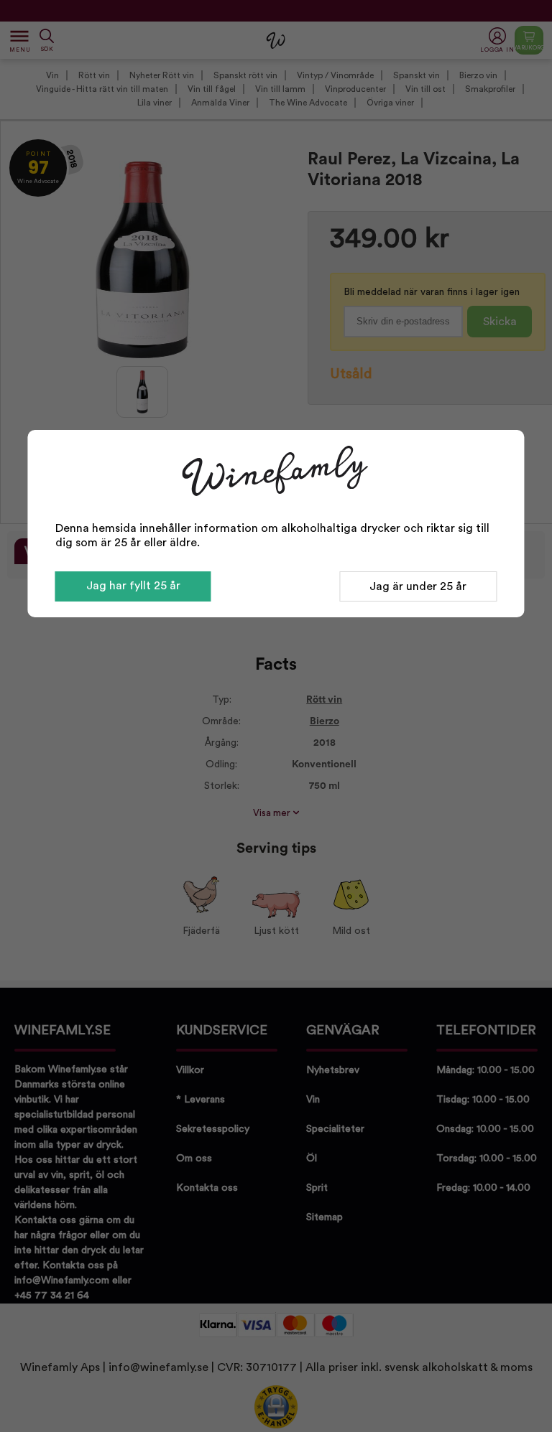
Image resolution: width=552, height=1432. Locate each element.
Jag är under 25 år (417, 586)
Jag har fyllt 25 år (133, 585)
